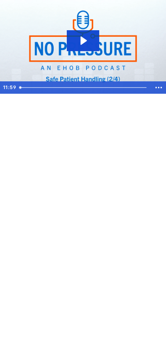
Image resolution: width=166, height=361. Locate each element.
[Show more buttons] (158, 87)
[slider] (84, 87)
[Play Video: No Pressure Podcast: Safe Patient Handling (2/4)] (83, 40)
